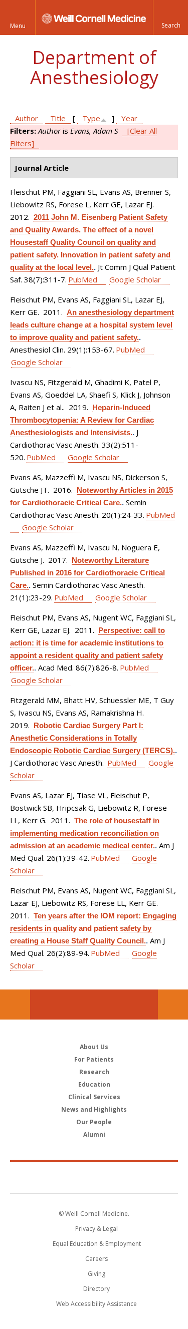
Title (58, 118)
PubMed (82, 279)
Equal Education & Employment (97, 1243)
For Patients (94, 1059)
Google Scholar (135, 279)
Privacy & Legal (96, 1228)
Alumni (94, 1134)
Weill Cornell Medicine (94, 1177)
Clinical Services (94, 1097)
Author (26, 118)
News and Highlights (94, 1109)
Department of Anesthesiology (94, 67)
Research (94, 1072)
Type (91, 118)
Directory (96, 1288)
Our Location (15, 1004)
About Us (94, 1047)
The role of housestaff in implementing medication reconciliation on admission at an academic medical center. (84, 833)
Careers (96, 1258)
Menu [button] (18, 26)
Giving (96, 1273)
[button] (170, 17)
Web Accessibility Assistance (96, 1303)
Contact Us (173, 1004)
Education (94, 1084)
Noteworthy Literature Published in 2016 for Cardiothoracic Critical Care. (87, 572)
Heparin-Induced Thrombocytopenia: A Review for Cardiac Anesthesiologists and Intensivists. (82, 420)
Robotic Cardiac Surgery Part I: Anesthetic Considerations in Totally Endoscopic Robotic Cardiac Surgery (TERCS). (92, 738)
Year (129, 118)
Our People (94, 1122)
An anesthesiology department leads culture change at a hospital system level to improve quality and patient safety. (92, 325)
